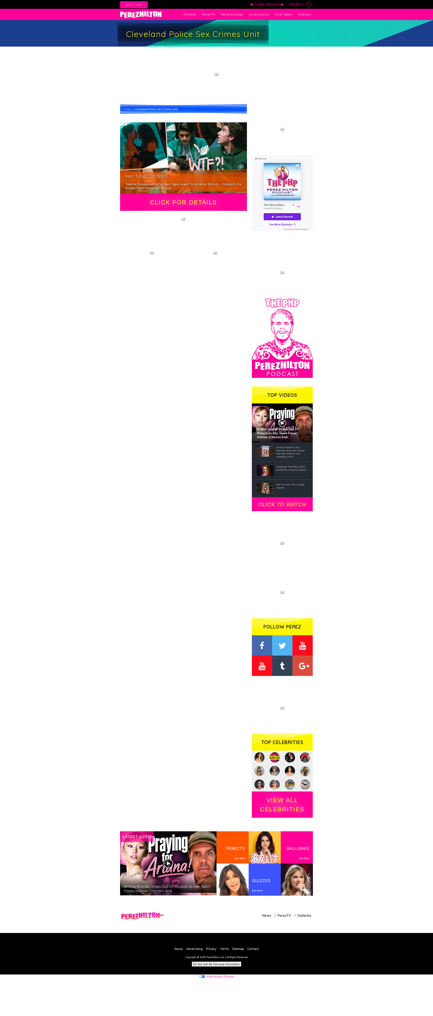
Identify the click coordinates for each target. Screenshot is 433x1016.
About (178, 949)
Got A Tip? (134, 4)
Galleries (304, 915)
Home (127, 109)
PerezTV (209, 14)
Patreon (190, 14)
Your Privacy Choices (220, 976)
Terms (224, 949)
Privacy (211, 949)
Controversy (259, 14)
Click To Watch (282, 504)
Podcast (305, 14)
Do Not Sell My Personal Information (216, 964)
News (266, 915)
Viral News (284, 14)
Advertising (194, 949)
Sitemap (238, 949)
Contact (253, 949)
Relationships (232, 14)
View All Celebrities (282, 804)
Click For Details (183, 202)
